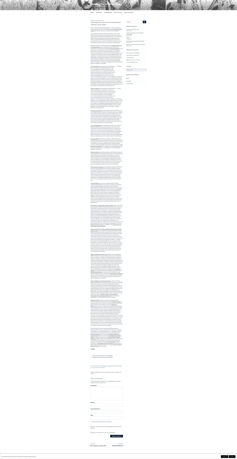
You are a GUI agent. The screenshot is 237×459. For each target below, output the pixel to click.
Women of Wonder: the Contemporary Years (101, 281)
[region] (118, 456)
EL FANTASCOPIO (108, 12)
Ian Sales (110, 357)
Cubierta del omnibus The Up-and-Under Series (135, 44)
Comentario (94, 385)
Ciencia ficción (96, 357)
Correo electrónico (95, 408)
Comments (129, 83)
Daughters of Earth (95, 300)
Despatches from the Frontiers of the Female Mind (102, 205)
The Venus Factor (94, 66)
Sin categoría (109, 355)
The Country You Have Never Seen (105, 343)
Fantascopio (95, 355)
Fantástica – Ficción (105, 4)
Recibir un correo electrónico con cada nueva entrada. (103, 432)
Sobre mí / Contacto (118, 12)
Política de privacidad (129, 12)
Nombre (93, 402)
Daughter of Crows (134, 62)
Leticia (102, 20)
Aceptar (232, 456)
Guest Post (102, 355)
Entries (128, 81)
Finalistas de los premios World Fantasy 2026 (135, 41)
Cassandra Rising (95, 183)
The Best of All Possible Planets (132, 29)
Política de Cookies (32, 456)
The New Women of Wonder (97, 167)
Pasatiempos (99, 12)
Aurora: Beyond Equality (96, 125)
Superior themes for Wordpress (132, 74)
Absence (132, 57)
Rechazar (224, 456)
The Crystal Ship (94, 138)
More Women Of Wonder (96, 110)
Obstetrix (128, 37)
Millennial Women (95, 152)
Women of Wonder (95, 88)
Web (92, 415)
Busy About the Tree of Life (97, 224)
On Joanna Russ (111, 341)
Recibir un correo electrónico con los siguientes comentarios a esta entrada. (106, 427)
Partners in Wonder (95, 334)
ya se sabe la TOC (114, 48)
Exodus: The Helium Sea (135, 52)
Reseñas (92, 12)
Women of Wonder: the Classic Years (99, 254)
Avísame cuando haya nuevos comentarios (102, 421)
